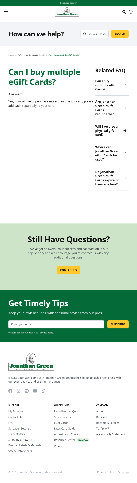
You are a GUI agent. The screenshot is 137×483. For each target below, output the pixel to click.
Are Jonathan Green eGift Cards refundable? (105, 108)
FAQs (20, 55)
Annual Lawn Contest (67, 434)
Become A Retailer (107, 423)
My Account (15, 411)
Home (11, 55)
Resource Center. (68, 2)
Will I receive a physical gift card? (106, 130)
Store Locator (62, 417)
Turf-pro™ (102, 428)
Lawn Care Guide (64, 428)
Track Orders (16, 434)
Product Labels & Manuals (24, 445)
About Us (102, 411)
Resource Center (71, 440)
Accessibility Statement (110, 434)
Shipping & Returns (20, 439)
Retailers (101, 417)
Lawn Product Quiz (66, 411)
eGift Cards (61, 423)
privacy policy (46, 332)
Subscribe (118, 324)
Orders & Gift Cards (35, 55)
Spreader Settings (19, 428)
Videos (58, 446)
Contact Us (15, 417)
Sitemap (123, 472)
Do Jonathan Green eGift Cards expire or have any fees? (107, 178)
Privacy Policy (105, 472)
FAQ (10, 423)
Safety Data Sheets (20, 451)
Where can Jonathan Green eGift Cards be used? (107, 153)
